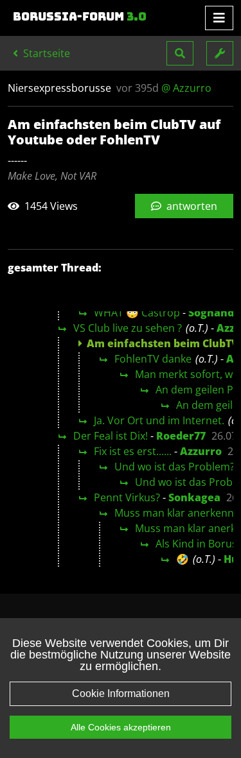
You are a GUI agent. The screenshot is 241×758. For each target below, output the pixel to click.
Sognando (214, 313)
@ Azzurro (186, 88)
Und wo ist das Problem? (174, 467)
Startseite (45, 53)
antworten (190, 206)
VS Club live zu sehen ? (127, 328)
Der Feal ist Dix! (110, 436)
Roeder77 (181, 436)
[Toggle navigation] (219, 18)
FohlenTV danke (153, 359)
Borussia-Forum (80, 16)
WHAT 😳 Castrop (137, 313)
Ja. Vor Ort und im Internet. (159, 420)
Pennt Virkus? (127, 497)
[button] (179, 53)
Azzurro (201, 451)
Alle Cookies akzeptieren (121, 727)
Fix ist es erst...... (132, 451)
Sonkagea (194, 497)
